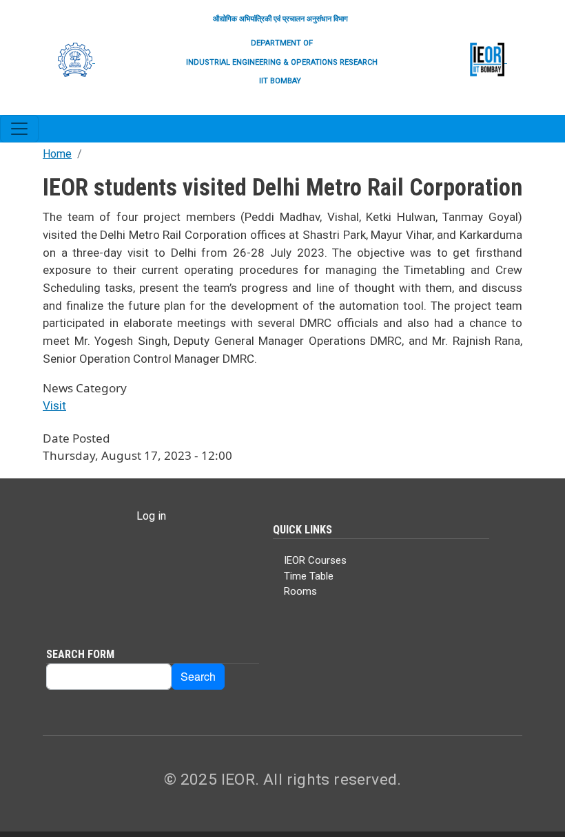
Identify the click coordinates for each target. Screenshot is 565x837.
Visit (54, 405)
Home (57, 153)
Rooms (300, 591)
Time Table (308, 576)
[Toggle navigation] (19, 128)
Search (198, 676)
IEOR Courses (315, 560)
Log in (151, 515)
